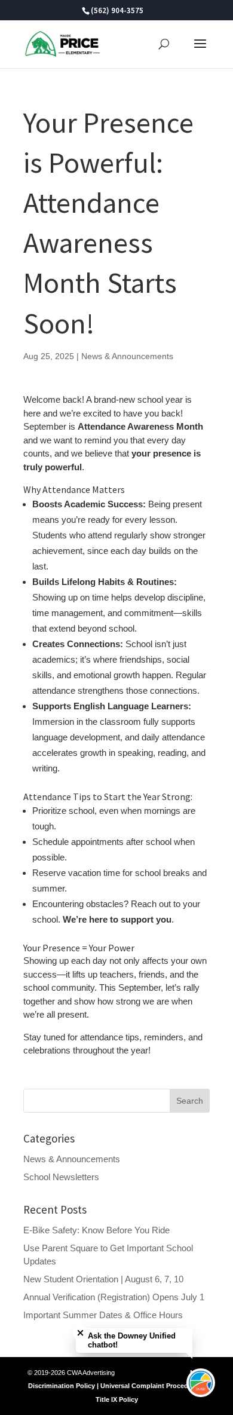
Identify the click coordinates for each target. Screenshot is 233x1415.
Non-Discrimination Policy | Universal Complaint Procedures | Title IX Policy (117, 1386)
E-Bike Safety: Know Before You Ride (96, 1230)
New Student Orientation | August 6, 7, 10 (103, 1279)
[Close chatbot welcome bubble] (80, 1332)
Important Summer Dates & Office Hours (103, 1315)
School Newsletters (61, 1177)
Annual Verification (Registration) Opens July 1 (113, 1297)
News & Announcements (127, 356)
